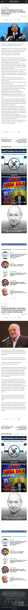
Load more (14, 298)
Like (25, 244)
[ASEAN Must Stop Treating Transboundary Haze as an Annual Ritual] (5, 292)
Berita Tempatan (14, 228)
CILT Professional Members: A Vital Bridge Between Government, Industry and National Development (14, 174)
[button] (2, 2)
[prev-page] (2, 236)
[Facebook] (5, 602)
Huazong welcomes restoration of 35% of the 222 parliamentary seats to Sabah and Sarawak (21, 141)
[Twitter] (22, 602)
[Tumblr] (19, 602)
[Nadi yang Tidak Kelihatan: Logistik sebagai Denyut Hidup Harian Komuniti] (14, 219)
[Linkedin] (12, 602)
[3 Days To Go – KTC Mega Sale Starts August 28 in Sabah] (14, 191)
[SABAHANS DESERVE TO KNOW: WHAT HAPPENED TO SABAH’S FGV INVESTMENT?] (5, 283)
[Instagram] (9, 602)
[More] (19, 19)
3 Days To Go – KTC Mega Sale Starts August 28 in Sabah (14, 202)
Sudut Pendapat (7, 5)
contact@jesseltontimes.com (16, 598)
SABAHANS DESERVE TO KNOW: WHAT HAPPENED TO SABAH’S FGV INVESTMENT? (18, 283)
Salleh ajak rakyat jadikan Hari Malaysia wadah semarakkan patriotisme (6, 140)
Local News (13, 200)
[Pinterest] (15, 602)
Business (14, 170)
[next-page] (4, 236)
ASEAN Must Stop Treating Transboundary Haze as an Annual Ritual (18, 292)
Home (2, 5)
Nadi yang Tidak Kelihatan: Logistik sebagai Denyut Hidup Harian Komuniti (14, 231)
